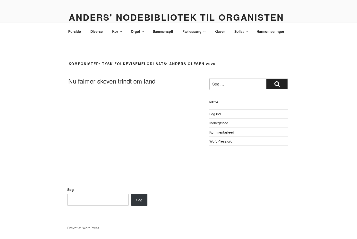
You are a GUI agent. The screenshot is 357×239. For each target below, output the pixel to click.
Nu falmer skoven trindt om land (111, 80)
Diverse (96, 31)
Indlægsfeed (218, 122)
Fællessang (192, 31)
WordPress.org (220, 141)
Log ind (215, 113)
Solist (239, 31)
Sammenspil (163, 31)
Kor (115, 31)
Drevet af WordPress (83, 227)
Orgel (135, 31)
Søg (70, 189)
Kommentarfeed (221, 132)
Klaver (219, 31)
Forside (74, 31)
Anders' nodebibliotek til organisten (176, 17)
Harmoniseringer (270, 31)
